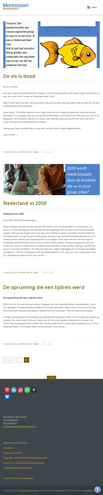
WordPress (88, 490)
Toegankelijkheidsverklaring (17, 467)
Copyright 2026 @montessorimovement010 (25, 457)
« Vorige (8, 360)
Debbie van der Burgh (28, 152)
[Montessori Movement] (17, 7)
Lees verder (10, 134)
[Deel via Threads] (34, 390)
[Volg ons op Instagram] (20, 390)
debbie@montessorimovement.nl (19, 426)
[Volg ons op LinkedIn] (14, 390)
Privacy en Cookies (12, 452)
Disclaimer (8, 447)
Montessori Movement (29, 490)
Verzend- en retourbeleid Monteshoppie (23, 462)
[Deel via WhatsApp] (27, 390)
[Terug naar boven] (51, 377)
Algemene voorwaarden (15, 442)
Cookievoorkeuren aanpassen (18, 478)
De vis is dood (19, 76)
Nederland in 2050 (24, 203)
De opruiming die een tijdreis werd (43, 287)
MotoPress (60, 490)
